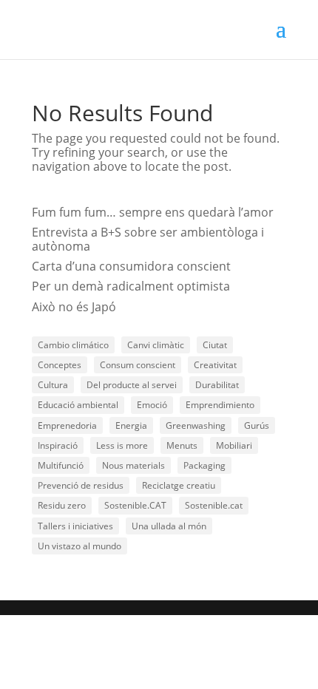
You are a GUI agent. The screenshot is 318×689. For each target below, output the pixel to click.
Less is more (122, 445)
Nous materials (133, 465)
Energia (131, 425)
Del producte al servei (132, 385)
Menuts (181, 445)
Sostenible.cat (214, 505)
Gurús (256, 425)
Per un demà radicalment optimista (131, 286)
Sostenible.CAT (135, 505)
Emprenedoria (67, 425)
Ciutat (215, 345)
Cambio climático (73, 345)
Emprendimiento (220, 404)
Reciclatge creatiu (178, 485)
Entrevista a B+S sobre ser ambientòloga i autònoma (148, 239)
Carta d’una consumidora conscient (131, 266)
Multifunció (61, 465)
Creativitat (215, 365)
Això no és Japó (74, 307)
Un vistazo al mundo (79, 546)
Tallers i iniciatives (75, 526)
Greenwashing (196, 425)
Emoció (152, 404)
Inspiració (58, 445)
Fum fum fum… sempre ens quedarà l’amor (153, 212)
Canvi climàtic (155, 345)
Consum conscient (137, 365)
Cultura (53, 385)
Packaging (204, 465)
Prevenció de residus (81, 485)
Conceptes (59, 365)
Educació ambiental (78, 404)
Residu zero (62, 505)
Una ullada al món (169, 526)
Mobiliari (234, 445)
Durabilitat (217, 385)
